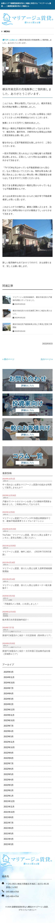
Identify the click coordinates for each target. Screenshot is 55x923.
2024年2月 (9, 704)
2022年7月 (9, 763)
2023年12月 (9, 709)
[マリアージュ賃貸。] (27, 24)
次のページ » (47, 359)
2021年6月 (9, 828)
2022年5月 (9, 774)
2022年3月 (9, 785)
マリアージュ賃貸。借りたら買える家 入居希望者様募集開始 (27, 569)
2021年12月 (9, 801)
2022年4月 (9, 780)
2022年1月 (9, 796)
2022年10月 (9, 747)
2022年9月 (9, 753)
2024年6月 (9, 693)
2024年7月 (9, 688)
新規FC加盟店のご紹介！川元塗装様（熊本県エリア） (27, 635)
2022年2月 (9, 790)
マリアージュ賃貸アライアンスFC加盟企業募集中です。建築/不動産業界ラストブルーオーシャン (26, 519)
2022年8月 (9, 758)
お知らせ (13, 40)
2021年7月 (9, 823)
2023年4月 (9, 731)
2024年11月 (9, 677)
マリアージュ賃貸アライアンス (12, 631)
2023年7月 (9, 726)
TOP (6, 40)
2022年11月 (9, 742)
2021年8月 (9, 817)
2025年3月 (9, 672)
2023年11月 (9, 715)
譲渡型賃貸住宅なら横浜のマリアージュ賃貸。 (31, 907)
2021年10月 (9, 812)
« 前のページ (8, 359)
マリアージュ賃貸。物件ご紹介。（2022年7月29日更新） (26, 553)
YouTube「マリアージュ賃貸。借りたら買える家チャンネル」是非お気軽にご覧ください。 (27, 536)
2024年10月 (9, 683)
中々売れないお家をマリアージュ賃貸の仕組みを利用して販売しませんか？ (27, 486)
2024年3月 (9, 699)
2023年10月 (9, 720)
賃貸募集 (5, 616)
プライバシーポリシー (27, 910)
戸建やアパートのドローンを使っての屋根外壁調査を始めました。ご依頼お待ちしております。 (27, 502)
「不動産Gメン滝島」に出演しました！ (20, 604)
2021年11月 (9, 807)
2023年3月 (9, 736)
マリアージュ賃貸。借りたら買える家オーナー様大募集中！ (27, 586)
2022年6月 (9, 769)
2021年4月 (9, 839)
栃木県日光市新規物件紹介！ (15, 620)
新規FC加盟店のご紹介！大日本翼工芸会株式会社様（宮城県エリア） (26, 652)
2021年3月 (9, 844)
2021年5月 (9, 833)
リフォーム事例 (7, 600)
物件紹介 (5, 614)
